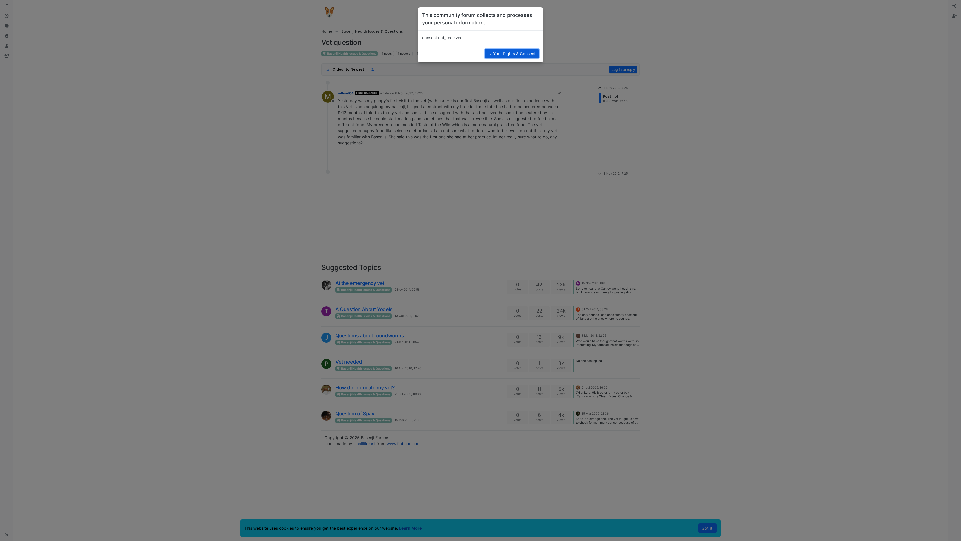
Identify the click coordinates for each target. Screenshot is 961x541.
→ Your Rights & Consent (512, 53)
